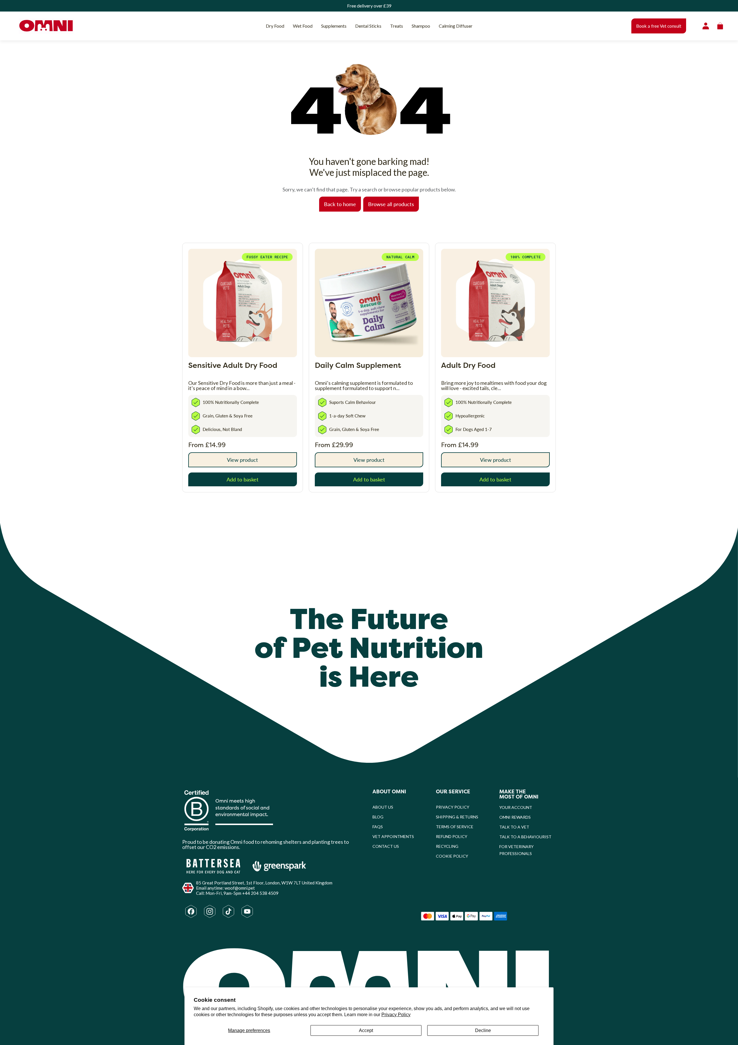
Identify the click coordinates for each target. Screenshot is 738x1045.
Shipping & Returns (457, 816)
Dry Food (275, 26)
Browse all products (391, 204)
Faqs (377, 826)
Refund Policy (451, 836)
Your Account (515, 807)
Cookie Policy (452, 856)
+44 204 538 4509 (260, 893)
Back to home (340, 204)
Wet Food (302, 26)
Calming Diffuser (455, 26)
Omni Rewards (515, 817)
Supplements (334, 26)
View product (242, 459)
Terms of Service (454, 826)
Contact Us (385, 846)
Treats (396, 26)
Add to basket (243, 479)
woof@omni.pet (240, 887)
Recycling (447, 846)
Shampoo (421, 26)
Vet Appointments (393, 836)
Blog (377, 816)
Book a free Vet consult (658, 26)
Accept (366, 1030)
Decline (483, 1030)
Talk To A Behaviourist (525, 836)
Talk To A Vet (514, 826)
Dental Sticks (368, 26)
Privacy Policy (396, 1014)
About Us (382, 807)
